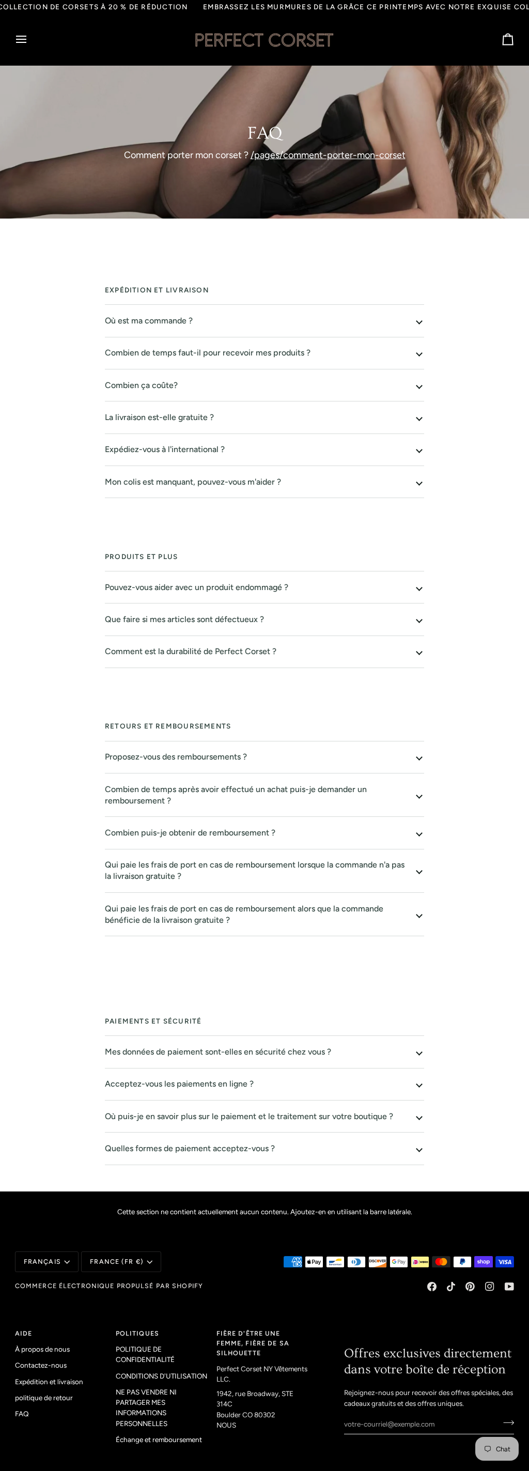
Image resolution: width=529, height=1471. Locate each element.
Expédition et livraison (49, 1381)
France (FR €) (117, 1261)
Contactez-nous (41, 1365)
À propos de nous (42, 1349)
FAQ (22, 1414)
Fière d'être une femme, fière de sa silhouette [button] (252, 1343)
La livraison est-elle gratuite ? (159, 417)
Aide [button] (24, 1333)
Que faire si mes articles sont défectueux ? (184, 619)
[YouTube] (509, 1286)
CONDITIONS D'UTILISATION (161, 1376)
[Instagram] (489, 1286)
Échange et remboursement (159, 1439)
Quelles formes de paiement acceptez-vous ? (190, 1148)
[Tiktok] (451, 1286)
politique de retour (44, 1397)
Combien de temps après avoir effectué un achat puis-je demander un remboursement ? (236, 795)
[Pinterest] (470, 1286)
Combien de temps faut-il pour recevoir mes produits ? (207, 353)
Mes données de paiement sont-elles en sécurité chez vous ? (218, 1052)
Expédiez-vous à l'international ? (165, 449)
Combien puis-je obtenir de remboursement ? (190, 833)
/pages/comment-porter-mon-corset (327, 155)
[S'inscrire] (505, 1422)
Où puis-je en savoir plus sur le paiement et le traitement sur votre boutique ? (249, 1116)
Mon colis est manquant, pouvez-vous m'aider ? (193, 482)
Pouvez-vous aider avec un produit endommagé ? (196, 587)
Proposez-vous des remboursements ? (176, 757)
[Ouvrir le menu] (30, 40)
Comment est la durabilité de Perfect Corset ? (190, 651)
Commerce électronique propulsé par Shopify (109, 1286)
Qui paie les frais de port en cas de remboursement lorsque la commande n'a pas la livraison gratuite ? (254, 870)
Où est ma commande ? (149, 321)
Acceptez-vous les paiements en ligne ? (179, 1084)
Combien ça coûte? (141, 385)
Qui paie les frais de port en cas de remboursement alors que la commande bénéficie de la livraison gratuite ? (244, 914)
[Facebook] (432, 1286)
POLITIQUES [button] (137, 1333)
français (42, 1261)
